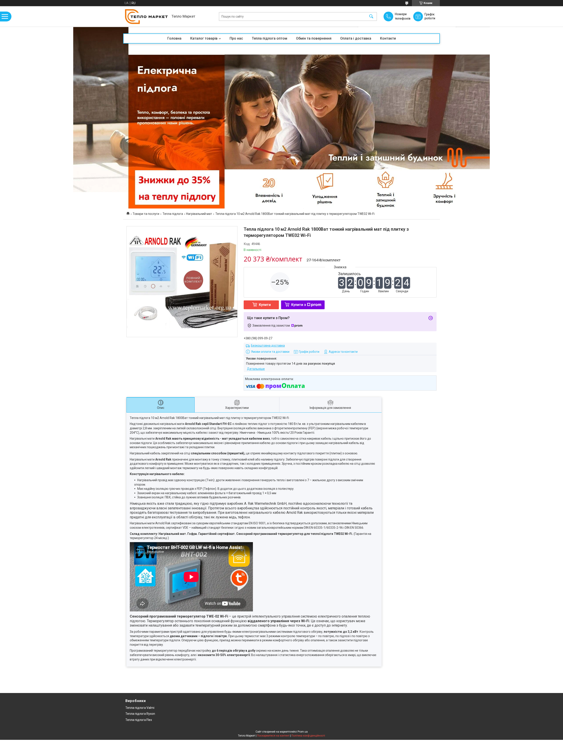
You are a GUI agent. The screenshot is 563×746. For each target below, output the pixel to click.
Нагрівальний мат (199, 214)
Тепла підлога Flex (138, 720)
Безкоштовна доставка (268, 345)
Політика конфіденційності (308, 735)
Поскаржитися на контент (273, 735)
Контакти (388, 38)
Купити (265, 305)
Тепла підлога (173, 214)
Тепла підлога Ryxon (140, 713)
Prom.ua (303, 731)
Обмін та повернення (313, 38)
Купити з (298, 305)
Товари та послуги (146, 214)
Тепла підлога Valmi (139, 707)
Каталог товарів (204, 38)
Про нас (236, 38)
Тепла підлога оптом (269, 38)
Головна (174, 38)
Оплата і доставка (355, 38)
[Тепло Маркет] (146, 16)
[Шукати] (371, 16)
